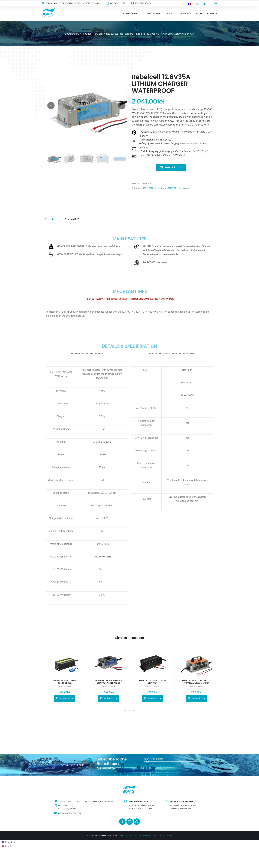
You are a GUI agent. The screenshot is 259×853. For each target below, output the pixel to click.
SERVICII (184, 13)
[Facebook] (122, 821)
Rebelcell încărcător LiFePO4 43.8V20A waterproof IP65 (196, 681)
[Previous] (51, 105)
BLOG (199, 13)
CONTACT (212, 13)
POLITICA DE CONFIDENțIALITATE (135, 835)
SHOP (169, 13)
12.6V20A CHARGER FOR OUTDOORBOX (64, 681)
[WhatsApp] (137, 821)
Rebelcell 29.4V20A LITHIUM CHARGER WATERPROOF (108, 681)
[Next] (121, 105)
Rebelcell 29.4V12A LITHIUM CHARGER (152, 681)
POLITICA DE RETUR (163, 835)
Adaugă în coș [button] (66, 698)
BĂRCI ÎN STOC (153, 13)
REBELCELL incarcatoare (155, 188)
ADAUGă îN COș (173, 167)
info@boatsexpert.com (69, 813)
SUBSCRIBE (149, 765)
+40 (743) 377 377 (117, 3)
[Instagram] (129, 821)
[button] (197, 3)
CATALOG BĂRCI (130, 13)
